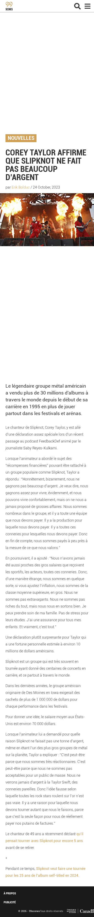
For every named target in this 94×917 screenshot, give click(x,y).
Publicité (10, 902)
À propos (10, 893)
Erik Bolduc (21, 187)
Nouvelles (21, 138)
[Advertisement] (47, 77)
